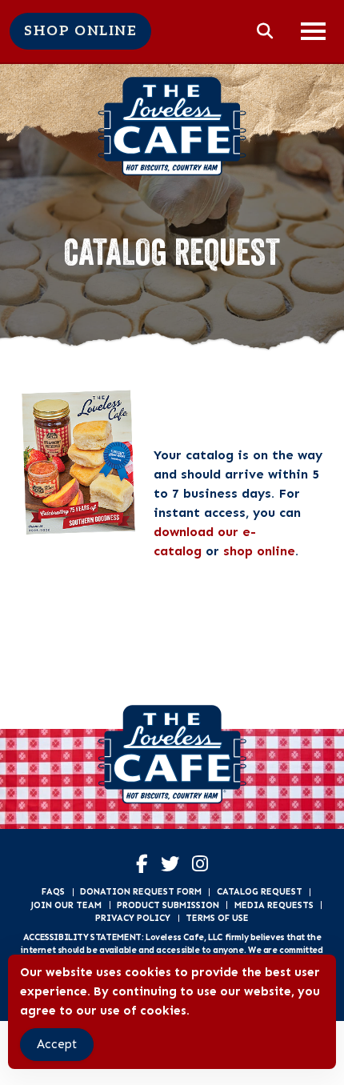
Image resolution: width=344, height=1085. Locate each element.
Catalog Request (259, 891)
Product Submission (168, 905)
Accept (57, 1044)
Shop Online (80, 31)
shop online (259, 551)
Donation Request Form (141, 891)
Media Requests (274, 905)
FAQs (53, 891)
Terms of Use (217, 917)
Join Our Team (66, 905)
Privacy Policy (132, 917)
